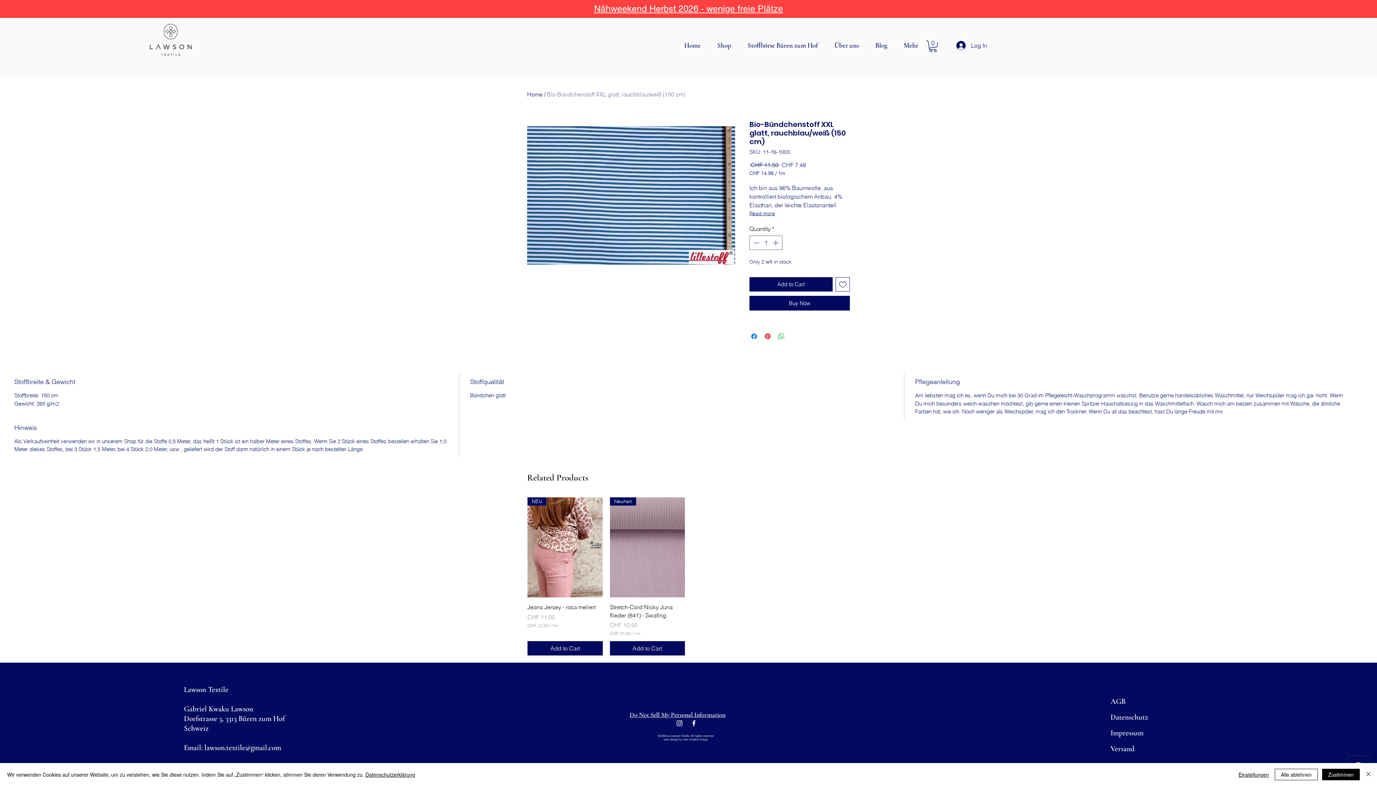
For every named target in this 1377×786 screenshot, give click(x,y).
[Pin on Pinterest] (767, 336)
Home (535, 94)
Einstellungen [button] (1254, 774)
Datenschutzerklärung (390, 774)
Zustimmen (1341, 774)
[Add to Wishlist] (843, 284)
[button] (727, 46)
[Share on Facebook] (754, 336)
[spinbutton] (766, 243)
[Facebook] (694, 723)
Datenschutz (1129, 717)
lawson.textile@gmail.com (242, 747)
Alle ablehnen (1296, 774)
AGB (1118, 701)
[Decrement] (756, 243)
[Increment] (776, 243)
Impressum (1127, 733)
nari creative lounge (696, 739)
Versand (1123, 748)
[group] (688, 576)
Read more (762, 213)
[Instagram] (679, 723)
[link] (933, 46)
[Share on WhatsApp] (781, 336)
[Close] (1368, 774)
